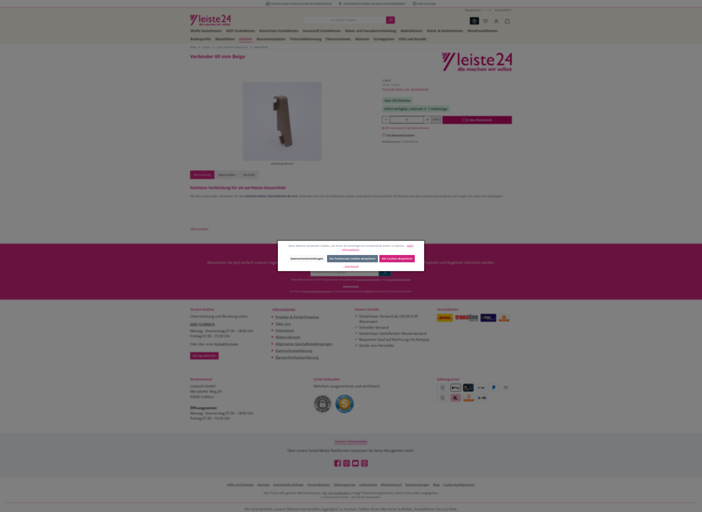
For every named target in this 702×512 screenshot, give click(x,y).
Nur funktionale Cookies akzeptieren (352, 258)
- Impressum (351, 266)
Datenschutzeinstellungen (306, 258)
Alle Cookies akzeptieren (397, 258)
